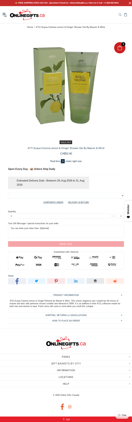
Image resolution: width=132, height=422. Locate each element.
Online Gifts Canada (27, 14)
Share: (11, 276)
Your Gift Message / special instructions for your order (33, 223)
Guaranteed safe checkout (66, 252)
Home (30, 27)
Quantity (12, 211)
